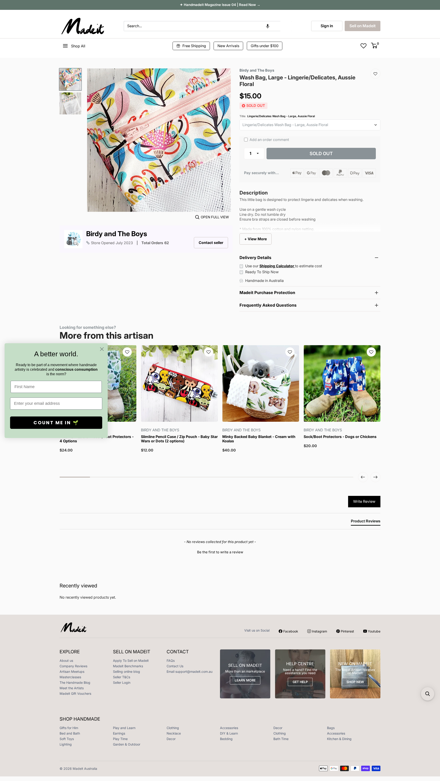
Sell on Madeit (362, 26)
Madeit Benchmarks (128, 666)
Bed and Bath (70, 733)
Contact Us (175, 666)
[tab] (365, 522)
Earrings (119, 733)
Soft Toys (67, 739)
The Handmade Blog (75, 682)
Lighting (66, 744)
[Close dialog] (102, 349)
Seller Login (121, 682)
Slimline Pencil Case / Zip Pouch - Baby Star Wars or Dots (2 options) (179, 439)
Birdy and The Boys (116, 234)
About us (66, 660)
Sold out (321, 153)
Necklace (174, 733)
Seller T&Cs (121, 677)
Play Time (120, 739)
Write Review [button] (364, 501)
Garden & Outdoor (126, 744)
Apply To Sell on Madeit (131, 660)
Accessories (229, 728)
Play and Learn (124, 728)
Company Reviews (73, 666)
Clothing (173, 728)
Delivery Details (255, 257)
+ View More (255, 239)
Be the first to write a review (220, 552)
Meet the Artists (72, 688)
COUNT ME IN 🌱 (56, 422)
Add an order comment (269, 139)
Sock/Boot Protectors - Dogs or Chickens (340, 437)
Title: (277, 116)
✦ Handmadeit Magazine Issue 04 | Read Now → (220, 5)
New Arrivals (228, 45)
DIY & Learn (229, 733)
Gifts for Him (69, 728)
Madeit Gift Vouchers (75, 693)
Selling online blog (126, 671)
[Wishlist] (375, 74)
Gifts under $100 (264, 45)
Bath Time (281, 739)
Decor (277, 728)
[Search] (286, 26)
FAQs (171, 660)
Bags (331, 728)
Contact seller (211, 242)
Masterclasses (70, 677)
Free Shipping (194, 45)
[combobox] (202, 26)
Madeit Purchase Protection (267, 292)
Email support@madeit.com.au (189, 671)
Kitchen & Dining (339, 739)
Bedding (226, 739)
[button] (267, 26)
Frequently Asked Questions (268, 305)
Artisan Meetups (72, 671)
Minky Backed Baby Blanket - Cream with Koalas (258, 439)
